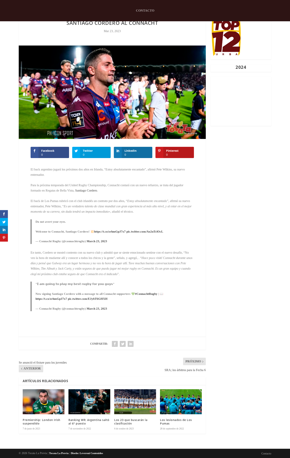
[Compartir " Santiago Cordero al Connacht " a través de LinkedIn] (131, 344)
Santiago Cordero (86, 190)
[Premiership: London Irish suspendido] (44, 401)
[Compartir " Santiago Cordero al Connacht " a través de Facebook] (115, 344)
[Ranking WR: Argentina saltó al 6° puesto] (89, 401)
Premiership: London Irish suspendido (41, 421)
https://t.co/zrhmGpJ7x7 (110, 231)
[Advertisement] (240, 101)
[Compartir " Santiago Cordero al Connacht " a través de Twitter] (123, 344)
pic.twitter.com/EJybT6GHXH (88, 298)
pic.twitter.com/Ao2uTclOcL (144, 231)
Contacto (145, 10)
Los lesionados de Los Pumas (176, 421)
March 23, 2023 (97, 241)
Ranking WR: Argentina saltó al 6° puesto (88, 421)
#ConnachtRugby (146, 293)
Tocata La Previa (59, 453)
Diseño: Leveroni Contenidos (87, 453)
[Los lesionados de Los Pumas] (181, 401)
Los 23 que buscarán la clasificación (130, 421)
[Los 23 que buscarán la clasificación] (135, 401)
